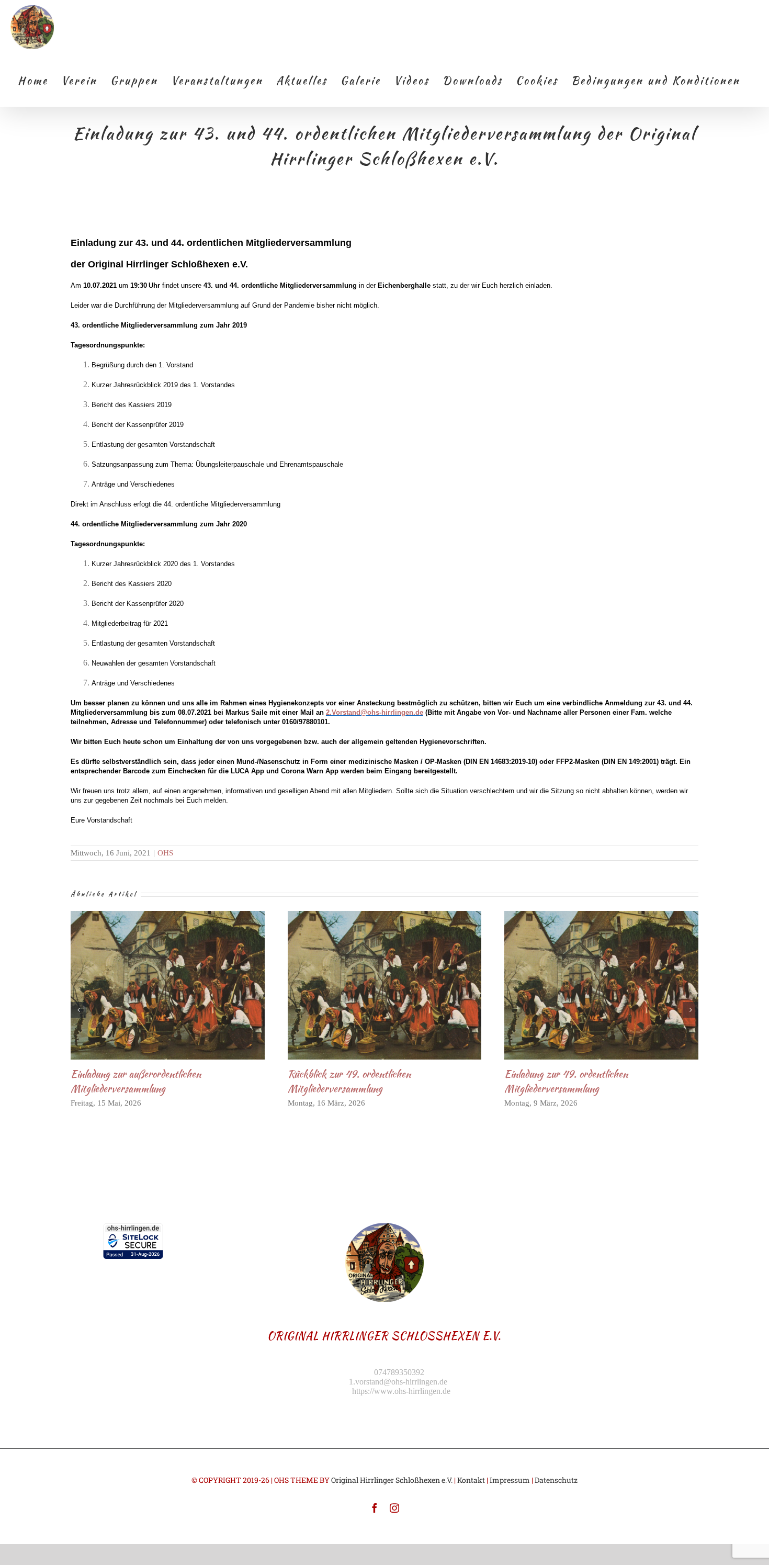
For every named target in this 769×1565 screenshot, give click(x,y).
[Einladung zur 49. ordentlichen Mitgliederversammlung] (601, 985)
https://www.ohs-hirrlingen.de (401, 1391)
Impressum (510, 1480)
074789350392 (399, 1372)
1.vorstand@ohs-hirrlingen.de (398, 1381)
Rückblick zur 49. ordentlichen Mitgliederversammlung (367, 985)
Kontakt (471, 1480)
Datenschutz (556, 1480)
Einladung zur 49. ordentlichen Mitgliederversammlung (584, 985)
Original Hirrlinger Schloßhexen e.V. (392, 1480)
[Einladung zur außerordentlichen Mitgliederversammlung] (168, 985)
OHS (165, 853)
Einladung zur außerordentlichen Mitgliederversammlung (150, 985)
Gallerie (185, 985)
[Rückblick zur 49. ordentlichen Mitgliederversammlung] (385, 985)
